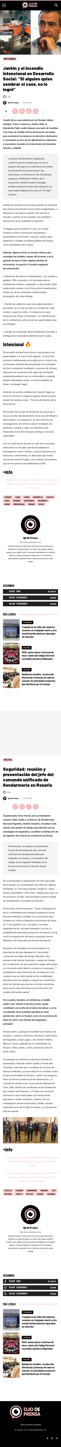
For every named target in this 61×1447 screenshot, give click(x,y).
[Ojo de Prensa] (5, 103)
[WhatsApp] (29, 111)
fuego (7, 501)
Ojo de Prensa (13, 103)
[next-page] (9, 693)
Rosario (31, 504)
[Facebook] (15, 111)
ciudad (26, 497)
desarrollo (37, 497)
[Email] (36, 111)
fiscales (50, 497)
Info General (10, 58)
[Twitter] (22, 111)
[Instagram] (52, 1437)
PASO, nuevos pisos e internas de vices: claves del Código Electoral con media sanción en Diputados (38, 655)
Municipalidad (19, 504)
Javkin (7, 504)
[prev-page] (5, 693)
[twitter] (35, 566)
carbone (8, 497)
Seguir (53, 597)
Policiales (27, 622)
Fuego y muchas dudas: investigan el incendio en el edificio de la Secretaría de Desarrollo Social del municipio (32, 483)
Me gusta (52, 591)
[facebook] (27, 566)
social (41, 504)
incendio (16, 501)
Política (26, 647)
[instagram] (31, 566)
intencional (29, 501)
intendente (42, 501)
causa (17, 497)
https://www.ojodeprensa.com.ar (30, 542)
